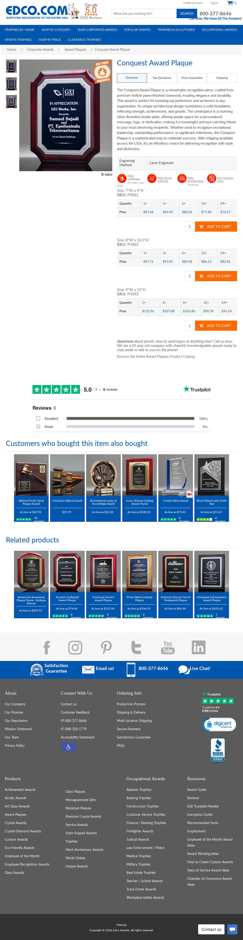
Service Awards (76, 825)
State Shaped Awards (81, 833)
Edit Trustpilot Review (203, 806)
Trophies (71, 841)
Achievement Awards (20, 790)
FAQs (121, 745)
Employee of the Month (22, 856)
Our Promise (14, 712)
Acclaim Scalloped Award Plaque (67, 599)
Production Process (131, 704)
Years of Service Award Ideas (208, 870)
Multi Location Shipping (134, 721)
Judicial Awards (137, 839)
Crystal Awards (16, 823)
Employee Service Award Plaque (103, 599)
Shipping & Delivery (131, 712)
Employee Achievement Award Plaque (211, 599)
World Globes (75, 858)
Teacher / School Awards (144, 881)
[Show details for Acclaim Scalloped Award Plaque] (67, 571)
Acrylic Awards (15, 798)
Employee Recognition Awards (27, 864)
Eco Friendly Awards (19, 848)
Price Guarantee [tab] (192, 78)
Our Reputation (16, 721)
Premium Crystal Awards (83, 816)
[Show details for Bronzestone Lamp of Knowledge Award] (103, 475)
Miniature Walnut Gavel (67, 500)
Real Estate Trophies (141, 873)
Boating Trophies (138, 798)
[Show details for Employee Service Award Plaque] (103, 571)
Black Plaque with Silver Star (212, 502)
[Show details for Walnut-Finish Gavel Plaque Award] (31, 475)
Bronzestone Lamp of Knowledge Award (103, 502)
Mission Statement (18, 729)
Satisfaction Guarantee (133, 737)
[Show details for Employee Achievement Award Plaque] (211, 571)
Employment (196, 831)
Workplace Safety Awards (145, 897)
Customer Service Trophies (145, 814)
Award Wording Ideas (203, 854)
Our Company (15, 704)
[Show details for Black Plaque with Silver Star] (211, 475)
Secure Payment (128, 729)
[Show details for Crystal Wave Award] (175, 475)
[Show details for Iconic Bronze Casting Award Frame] (139, 475)
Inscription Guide (199, 814)
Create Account (193, 2)
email (129, 350)
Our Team (12, 737)
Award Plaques (15, 814)
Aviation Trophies (138, 790)
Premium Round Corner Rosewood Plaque (176, 599)
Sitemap (122, 924)
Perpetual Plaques (78, 808)
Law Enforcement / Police (145, 848)
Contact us (69, 704)
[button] (68, 747)
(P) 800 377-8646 (74, 721)
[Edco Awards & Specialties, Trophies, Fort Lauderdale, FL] (218, 751)
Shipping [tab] (222, 78)
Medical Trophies (138, 856)
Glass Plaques (75, 791)
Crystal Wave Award (175, 500)
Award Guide (196, 790)
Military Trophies (138, 864)
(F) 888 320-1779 (74, 729)
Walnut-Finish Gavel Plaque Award (31, 502)
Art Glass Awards (17, 806)
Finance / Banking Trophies (146, 823)
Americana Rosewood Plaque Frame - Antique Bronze (31, 600)
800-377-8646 (215, 14)
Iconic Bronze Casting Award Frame (139, 502)
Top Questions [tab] (162, 78)
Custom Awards (16, 839)
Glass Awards (14, 873)
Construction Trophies (142, 806)
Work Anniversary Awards (84, 850)
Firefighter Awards (139, 831)
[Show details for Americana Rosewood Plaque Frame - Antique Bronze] (31, 571)
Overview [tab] (132, 77)
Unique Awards (76, 866)
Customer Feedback (75, 712)
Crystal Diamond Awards (23, 831)
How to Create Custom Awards (210, 862)
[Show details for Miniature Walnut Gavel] (67, 475)
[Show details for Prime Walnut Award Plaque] (139, 571)
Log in (214, 2)
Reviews (193, 798)
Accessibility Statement (77, 737)
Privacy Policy (15, 745)
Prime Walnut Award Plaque (139, 599)
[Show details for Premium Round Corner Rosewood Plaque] (175, 571)
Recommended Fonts (202, 823)
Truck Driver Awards (141, 889)
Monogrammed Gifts (80, 800)
